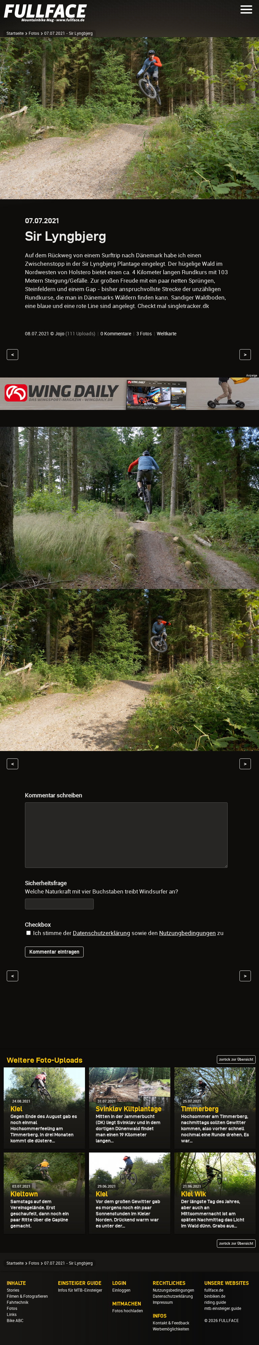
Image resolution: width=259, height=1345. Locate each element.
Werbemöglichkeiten (171, 1329)
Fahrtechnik (17, 1302)
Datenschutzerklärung (101, 933)
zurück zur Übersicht (236, 1059)
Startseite (15, 33)
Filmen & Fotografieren (27, 1296)
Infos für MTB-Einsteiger (80, 1290)
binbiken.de (214, 1296)
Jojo (59, 333)
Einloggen (121, 1290)
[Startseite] (47, 19)
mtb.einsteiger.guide (222, 1308)
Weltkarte (166, 333)
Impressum (163, 1302)
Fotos (34, 33)
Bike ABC (15, 1320)
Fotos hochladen (127, 1311)
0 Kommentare (115, 333)
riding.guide (215, 1302)
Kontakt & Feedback (171, 1323)
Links (12, 1314)
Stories (13, 1290)
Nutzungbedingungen (187, 933)
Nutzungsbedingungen (173, 1290)
